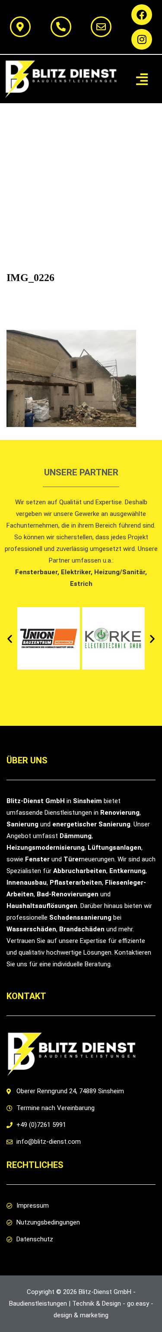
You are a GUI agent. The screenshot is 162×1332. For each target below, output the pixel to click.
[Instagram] (141, 39)
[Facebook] (141, 14)
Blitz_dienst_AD (71, 296)
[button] (142, 79)
